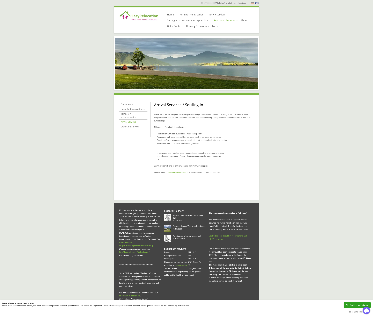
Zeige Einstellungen (357, 312)
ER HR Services (217, 14)
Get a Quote (173, 26)
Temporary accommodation (128, 115)
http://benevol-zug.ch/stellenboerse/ (134, 252)
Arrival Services (128, 121)
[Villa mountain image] (167, 228)
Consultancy (127, 104)
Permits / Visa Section (192, 14)
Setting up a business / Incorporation (187, 20)
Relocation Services (224, 20)
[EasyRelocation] (140, 15)
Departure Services (130, 126)
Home (170, 14)
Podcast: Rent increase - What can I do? (188, 216)
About (244, 20)
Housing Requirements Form (202, 26)
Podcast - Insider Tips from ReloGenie (189, 226)
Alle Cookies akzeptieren (357, 305)
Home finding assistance (133, 109)
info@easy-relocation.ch (178, 172)
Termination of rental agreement (187, 236)
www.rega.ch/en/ (182, 265)
